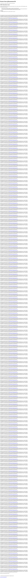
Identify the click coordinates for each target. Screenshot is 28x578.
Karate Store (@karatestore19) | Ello (13, 18)
